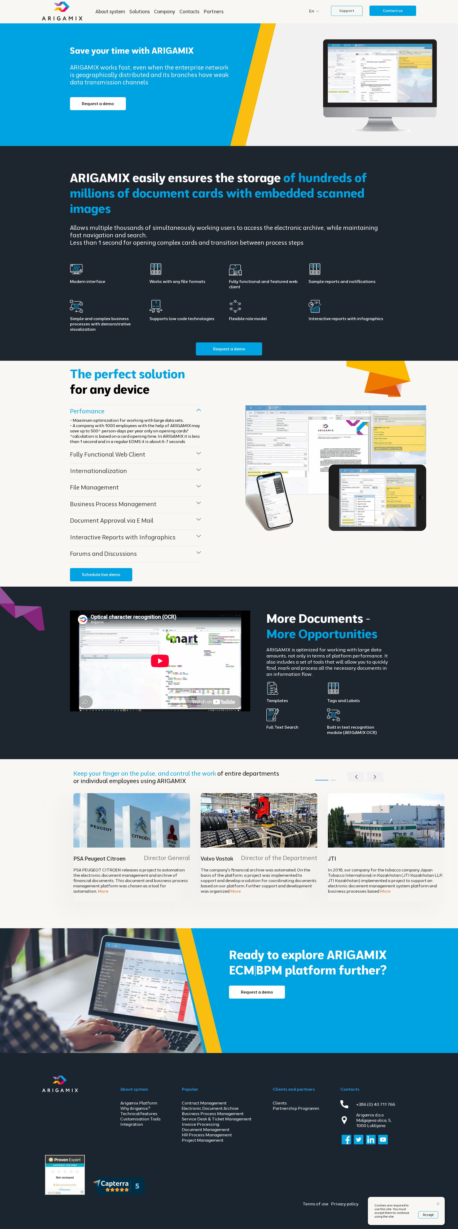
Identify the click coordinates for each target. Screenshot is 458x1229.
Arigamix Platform (138, 1103)
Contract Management (204, 1103)
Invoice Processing (200, 1124)
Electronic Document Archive (210, 1108)
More (103, 891)
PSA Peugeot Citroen (99, 858)
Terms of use (315, 1203)
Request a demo (98, 103)
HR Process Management (207, 1134)
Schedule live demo (101, 574)
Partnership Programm (296, 1108)
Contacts (189, 11)
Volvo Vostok (217, 858)
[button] (376, 777)
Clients (280, 1103)
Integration (131, 1124)
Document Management (206, 1129)
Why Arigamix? (135, 1108)
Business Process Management (213, 1113)
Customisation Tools (140, 1118)
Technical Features (138, 1113)
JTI (332, 858)
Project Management (202, 1140)
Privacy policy (344, 1203)
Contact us (393, 10)
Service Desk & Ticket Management (217, 1118)
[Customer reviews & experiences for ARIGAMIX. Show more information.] (65, 1194)
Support (346, 10)
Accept (428, 1215)
